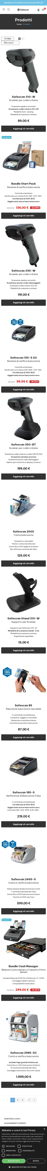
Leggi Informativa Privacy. (31, 1141)
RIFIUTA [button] (36, 1161)
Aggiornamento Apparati (15, 1123)
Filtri (9, 38)
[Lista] (23, 38)
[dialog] (23, 1148)
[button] (23, 1167)
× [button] (44, 1129)
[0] (43, 10)
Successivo (34, 1100)
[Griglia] (19, 38)
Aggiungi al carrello (23, 128)
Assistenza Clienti (12, 1119)
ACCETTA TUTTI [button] (13, 1161)
